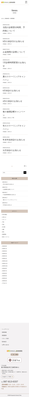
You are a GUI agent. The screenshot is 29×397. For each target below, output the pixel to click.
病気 (3, 231)
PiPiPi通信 (4, 214)
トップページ (5, 329)
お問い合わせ (5, 344)
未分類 (9, 54)
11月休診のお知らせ (12, 150)
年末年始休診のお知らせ (14, 140)
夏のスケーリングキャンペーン (10, 199)
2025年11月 (4, 263)
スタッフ (4, 219)
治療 (3, 229)
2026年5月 (4, 253)
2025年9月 (4, 268)
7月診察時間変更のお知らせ (9, 194)
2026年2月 (4, 258)
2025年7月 (4, 270)
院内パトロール (5, 236)
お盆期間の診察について (14, 52)
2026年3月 (4, 256)
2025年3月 (4, 280)
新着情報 (4, 332)
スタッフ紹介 (5, 338)
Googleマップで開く (7, 376)
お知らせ (10, 33)
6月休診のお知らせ (11, 90)
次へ (25, 166)
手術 (3, 224)
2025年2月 (4, 283)
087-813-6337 (10, 381)
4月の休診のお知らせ (12, 101)
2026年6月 (4, 251)
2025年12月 (4, 261)
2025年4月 (4, 278)
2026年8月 (4, 246)
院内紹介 (4, 341)
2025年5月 (4, 275)
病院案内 (4, 335)
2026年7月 (4, 248)
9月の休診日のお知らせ (13, 41)
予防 (13, 117)
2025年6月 (4, 273)
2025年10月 (4, 266)
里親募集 (4, 234)
